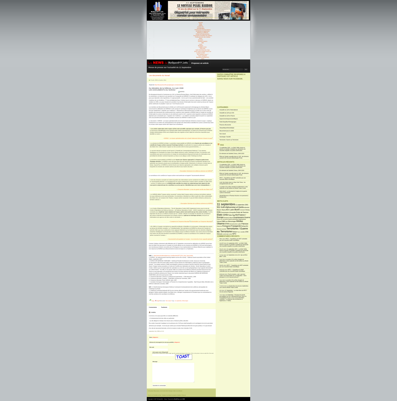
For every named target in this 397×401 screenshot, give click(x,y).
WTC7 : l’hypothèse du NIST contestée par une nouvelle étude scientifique (232, 178)
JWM (183, 399)
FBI (236, 215)
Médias (239, 221)
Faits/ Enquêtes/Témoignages (227, 122)
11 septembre (178, 300)
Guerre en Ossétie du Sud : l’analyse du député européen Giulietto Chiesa (166, 395)
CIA (219, 212)
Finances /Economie (225, 125)
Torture (234, 232)
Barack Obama (221, 210)
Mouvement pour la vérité (226, 131)
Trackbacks (164, 307)
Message (155, 361)
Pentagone (226, 226)
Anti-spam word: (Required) (160, 352)
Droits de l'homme (242, 212)
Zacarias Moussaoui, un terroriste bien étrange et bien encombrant (165, 391)
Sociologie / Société (225, 137)
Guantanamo (238, 217)
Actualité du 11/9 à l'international (228, 110)
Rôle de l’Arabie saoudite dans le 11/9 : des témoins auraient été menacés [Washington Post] (234, 157)
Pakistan (245, 224)
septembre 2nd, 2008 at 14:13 (156, 331)
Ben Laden (230, 210)
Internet (219, 221)
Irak (223, 221)
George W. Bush (228, 217)
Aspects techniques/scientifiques (228, 119)
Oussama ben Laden (235, 224)
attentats (246, 207)
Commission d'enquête (228, 212)
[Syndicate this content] (218, 145)
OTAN (227, 224)
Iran (226, 221)
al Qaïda (240, 207)
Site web (151, 347)
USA (246, 232)
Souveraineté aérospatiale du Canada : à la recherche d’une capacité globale (190, 239)
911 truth (221, 207)
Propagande (236, 226)
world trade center (227, 234)
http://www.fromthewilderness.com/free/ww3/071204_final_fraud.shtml (173, 255)
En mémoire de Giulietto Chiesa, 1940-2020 (231, 153)
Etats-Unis (222, 214)
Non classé (168, 300)
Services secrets (221, 229)
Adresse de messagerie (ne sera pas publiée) (164, 342)
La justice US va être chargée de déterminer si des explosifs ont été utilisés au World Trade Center (233, 187)
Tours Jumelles (241, 232)
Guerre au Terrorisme (222, 219)
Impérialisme (242, 219)
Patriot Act (219, 226)
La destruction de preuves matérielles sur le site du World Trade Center (233, 286)
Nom (153, 337)
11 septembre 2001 (241, 205)
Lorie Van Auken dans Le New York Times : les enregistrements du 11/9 (232, 183)
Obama (220, 223)
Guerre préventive (233, 219)
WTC (234, 234)
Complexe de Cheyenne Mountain (180, 221)
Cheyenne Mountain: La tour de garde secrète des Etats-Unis (195, 189)
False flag (231, 215)
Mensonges (185, 300)
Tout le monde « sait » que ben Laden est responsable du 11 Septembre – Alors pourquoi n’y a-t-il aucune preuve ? (232, 275)
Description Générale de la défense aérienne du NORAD (196, 171)
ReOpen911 (244, 226)
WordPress (177, 399)
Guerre (247, 217)
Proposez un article (200, 63)
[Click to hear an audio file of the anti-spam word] (184, 355)
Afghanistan (230, 207)
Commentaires (153, 307)
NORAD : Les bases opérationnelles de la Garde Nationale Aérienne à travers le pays (188, 138)
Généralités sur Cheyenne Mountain (202, 221)
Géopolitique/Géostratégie (226, 128)
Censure (242, 210)
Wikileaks (220, 234)
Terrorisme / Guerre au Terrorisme (228, 140)
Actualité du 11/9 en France (227, 116)
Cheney (247, 210)
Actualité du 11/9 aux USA (226, 113)
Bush (237, 209)
